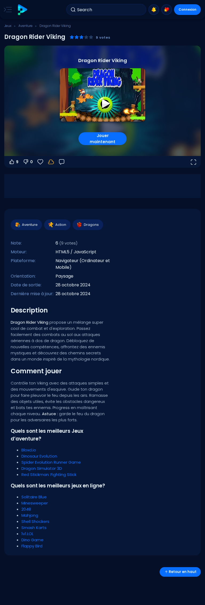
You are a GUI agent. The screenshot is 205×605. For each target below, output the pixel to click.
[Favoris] (166, 9)
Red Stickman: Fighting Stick (48, 474)
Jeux (7, 25)
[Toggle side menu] (6, 9)
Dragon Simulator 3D (41, 468)
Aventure (25, 25)
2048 (26, 509)
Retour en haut (182, 571)
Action (60, 224)
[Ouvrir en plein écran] (193, 162)
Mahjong (29, 515)
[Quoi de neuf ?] (153, 9)
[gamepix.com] (22, 9)
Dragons (91, 224)
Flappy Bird (31, 546)
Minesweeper (34, 503)
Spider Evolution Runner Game (51, 462)
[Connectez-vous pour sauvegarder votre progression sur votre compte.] (51, 162)
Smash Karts (33, 527)
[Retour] (61, 162)
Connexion (187, 9)
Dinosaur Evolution (39, 456)
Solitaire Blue (34, 497)
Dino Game (32, 540)
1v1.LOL (27, 533)
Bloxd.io (28, 450)
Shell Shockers (35, 521)
